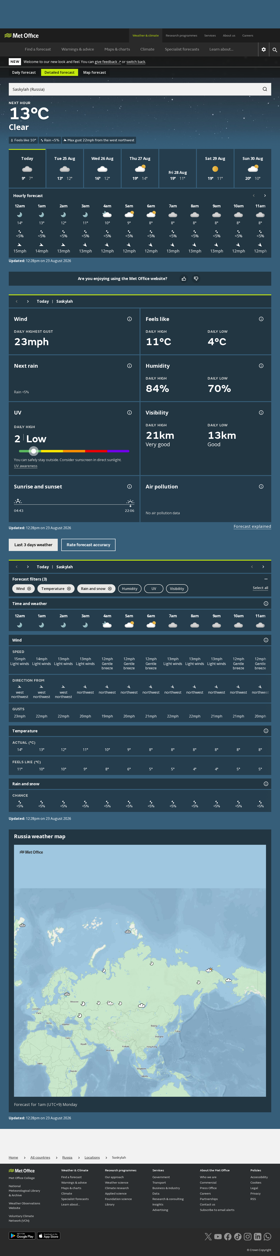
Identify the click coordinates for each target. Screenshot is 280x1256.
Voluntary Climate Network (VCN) (21, 1218)
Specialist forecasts (182, 49)
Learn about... (221, 49)
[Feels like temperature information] (261, 319)
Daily (24, 72)
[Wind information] (265, 640)
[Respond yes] (183, 278)
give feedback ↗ (108, 61)
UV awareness (25, 466)
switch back (135, 61)
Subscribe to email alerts (217, 1210)
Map (94, 72)
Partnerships (209, 1199)
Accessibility (259, 1177)
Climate (147, 49)
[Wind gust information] (129, 319)
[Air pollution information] (261, 486)
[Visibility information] (261, 412)
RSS (253, 1199)
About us (229, 35)
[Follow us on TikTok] (238, 1236)
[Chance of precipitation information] (129, 365)
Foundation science (118, 1199)
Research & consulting (168, 1199)
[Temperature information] (265, 731)
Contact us (207, 1204)
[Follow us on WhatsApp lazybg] (267, 1236)
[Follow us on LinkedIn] (257, 1236)
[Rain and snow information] (265, 783)
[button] (22, 925)
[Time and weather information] (265, 603)
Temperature (51, 589)
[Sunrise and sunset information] (129, 486)
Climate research (117, 1188)
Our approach (114, 1177)
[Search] (262, 87)
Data (155, 1193)
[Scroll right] (265, 195)
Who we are (208, 1177)
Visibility (177, 588)
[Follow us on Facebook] (228, 1236)
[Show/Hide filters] (266, 579)
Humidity (130, 588)
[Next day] (28, 301)
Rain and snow (91, 589)
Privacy (255, 1193)
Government (161, 1177)
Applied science (116, 1193)
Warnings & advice (77, 49)
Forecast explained (252, 526)
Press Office (208, 1188)
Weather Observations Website (24, 1206)
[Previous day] (16, 301)
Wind (18, 589)
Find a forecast (38, 49)
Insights (157, 1204)
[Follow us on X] (208, 1236)
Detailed (60, 72)
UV (154, 588)
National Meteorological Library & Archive (24, 1190)
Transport (159, 1182)
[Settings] (263, 49)
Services (210, 35)
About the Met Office (215, 1170)
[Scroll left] (253, 195)
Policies (255, 1170)
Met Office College (22, 1178)
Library (109, 1204)
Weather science (116, 1182)
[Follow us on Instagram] (247, 1236)
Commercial (208, 1182)
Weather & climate (146, 35)
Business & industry (166, 1188)
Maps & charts (117, 49)
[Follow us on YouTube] (218, 1236)
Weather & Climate (74, 1170)
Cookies (255, 1182)
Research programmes (181, 35)
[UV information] (129, 412)
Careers (247, 35)
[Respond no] (196, 278)
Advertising (160, 1210)
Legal (254, 1188)
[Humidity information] (261, 365)
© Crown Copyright (259, 1250)
